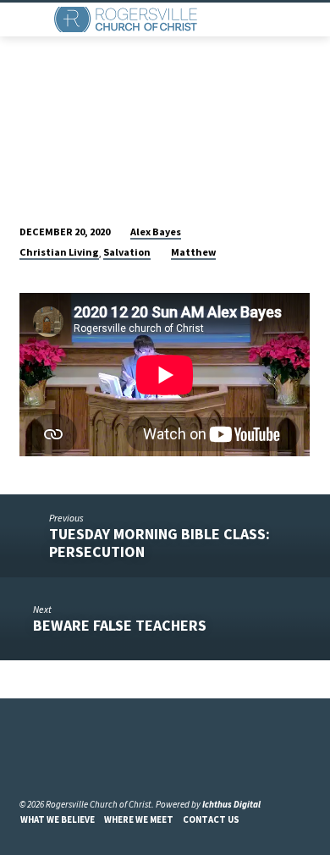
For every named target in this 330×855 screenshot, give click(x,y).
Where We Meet (138, 819)
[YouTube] (46, 763)
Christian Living (59, 251)
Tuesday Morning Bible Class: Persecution (159, 542)
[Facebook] (27, 763)
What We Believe (57, 819)
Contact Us (211, 819)
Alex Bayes (155, 231)
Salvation (127, 251)
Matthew (193, 251)
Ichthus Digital (231, 804)
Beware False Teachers (119, 625)
